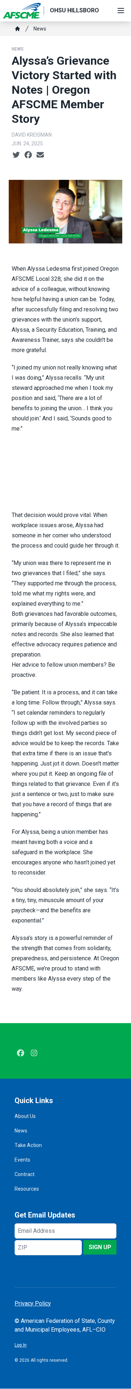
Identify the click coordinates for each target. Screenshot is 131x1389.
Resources (27, 1189)
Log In (21, 1345)
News (39, 29)
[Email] (40, 155)
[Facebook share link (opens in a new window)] (28, 155)
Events (22, 1160)
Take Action (28, 1145)
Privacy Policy (33, 1303)
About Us (25, 1116)
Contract (25, 1174)
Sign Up (100, 1247)
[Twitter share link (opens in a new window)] (16, 155)
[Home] (17, 29)
